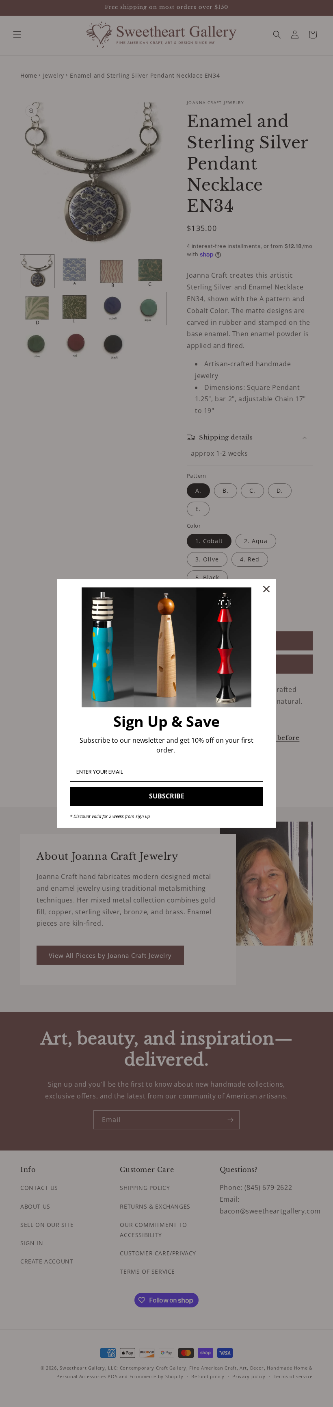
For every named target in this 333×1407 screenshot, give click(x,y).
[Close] (266, 589)
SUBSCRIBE (166, 796)
